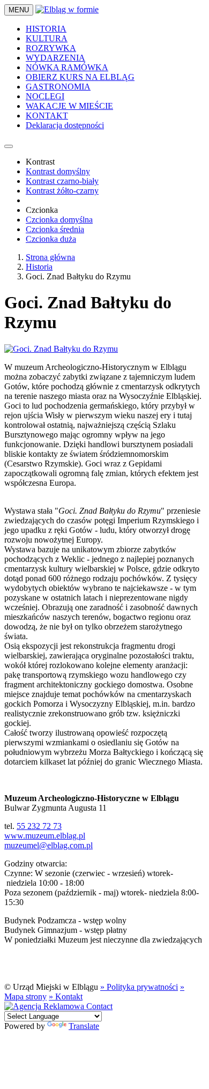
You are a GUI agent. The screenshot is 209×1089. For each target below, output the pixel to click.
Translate (84, 1026)
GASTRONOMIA (58, 86)
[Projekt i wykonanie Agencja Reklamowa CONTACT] (58, 1006)
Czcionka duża (51, 238)
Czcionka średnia (55, 229)
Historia (39, 266)
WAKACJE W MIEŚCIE (69, 105)
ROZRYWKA (51, 48)
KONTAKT (47, 115)
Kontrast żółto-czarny (62, 190)
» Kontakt (66, 996)
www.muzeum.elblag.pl (44, 835)
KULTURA (47, 38)
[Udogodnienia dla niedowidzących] (8, 146)
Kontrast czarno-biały (62, 181)
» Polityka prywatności (139, 986)
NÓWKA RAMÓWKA (67, 67)
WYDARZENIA (55, 57)
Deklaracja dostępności (65, 125)
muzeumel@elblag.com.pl (48, 845)
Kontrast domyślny (58, 171)
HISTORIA (46, 28)
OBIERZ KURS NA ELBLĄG (80, 77)
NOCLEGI (45, 96)
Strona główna (50, 257)
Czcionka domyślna (59, 219)
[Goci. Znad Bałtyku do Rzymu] (61, 348)
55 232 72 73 (39, 826)
